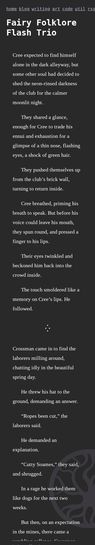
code (67, 8)
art (56, 8)
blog (24, 8)
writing (41, 8)
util (80, 8)
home (11, 8)
